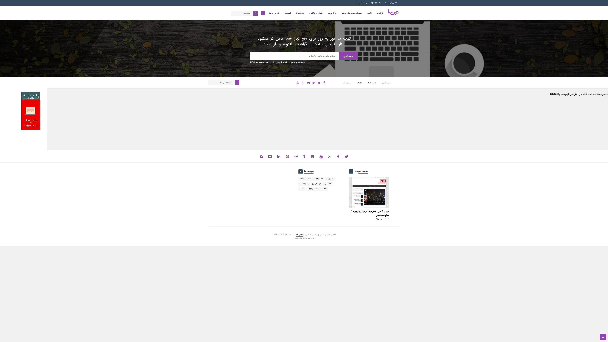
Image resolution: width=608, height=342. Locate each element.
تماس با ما (274, 13)
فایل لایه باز (316, 183)
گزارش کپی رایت (391, 2)
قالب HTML (312, 188)
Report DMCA (376, 2)
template (260, 62)
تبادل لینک (346, 83)
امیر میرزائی (379, 219)
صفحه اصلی (386, 83)
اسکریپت (300, 13)
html (302, 178)
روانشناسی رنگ (361, 2)
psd (267, 62)
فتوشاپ (279, 62)
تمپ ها (299, 234)
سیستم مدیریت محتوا (351, 13)
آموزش (287, 13)
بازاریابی (332, 13)
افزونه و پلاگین (316, 13)
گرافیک (380, 13)
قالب (369, 13)
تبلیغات (359, 83)
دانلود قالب (304, 183)
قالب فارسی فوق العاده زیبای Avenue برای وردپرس (370, 213)
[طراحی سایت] (30, 129)
